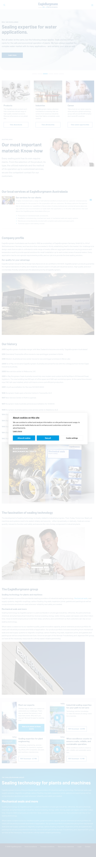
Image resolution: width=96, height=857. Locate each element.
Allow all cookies (24, 437)
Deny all (48, 437)
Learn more (17, 431)
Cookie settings (72, 437)
